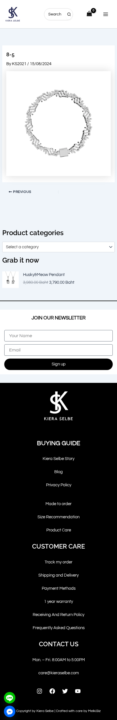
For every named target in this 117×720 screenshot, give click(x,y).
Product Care (58, 530)
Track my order (58, 562)
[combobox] (58, 247)
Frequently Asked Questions (59, 628)
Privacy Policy (58, 485)
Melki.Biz (94, 711)
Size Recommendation (58, 517)
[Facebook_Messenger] (9, 711)
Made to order (58, 504)
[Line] (9, 697)
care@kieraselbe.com (58, 673)
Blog (58, 472)
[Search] (69, 14)
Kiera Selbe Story (58, 459)
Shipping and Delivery (58, 575)
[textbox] (56, 247)
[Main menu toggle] (105, 14)
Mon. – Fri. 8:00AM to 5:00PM (58, 660)
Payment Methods (59, 588)
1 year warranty (58, 601)
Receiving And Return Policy (58, 615)
